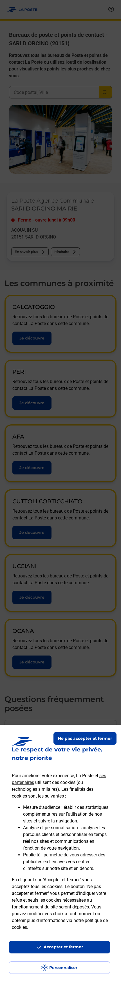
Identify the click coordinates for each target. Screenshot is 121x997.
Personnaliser (63, 967)
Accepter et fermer (63, 946)
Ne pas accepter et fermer (85, 738)
